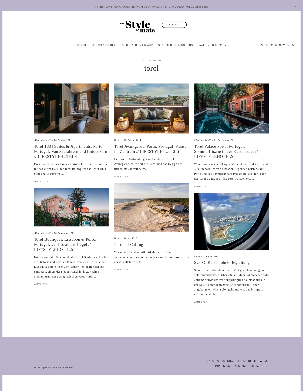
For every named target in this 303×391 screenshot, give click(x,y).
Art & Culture (106, 45)
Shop (191, 45)
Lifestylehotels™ (42, 140)
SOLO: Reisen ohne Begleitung (222, 262)
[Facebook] (238, 361)
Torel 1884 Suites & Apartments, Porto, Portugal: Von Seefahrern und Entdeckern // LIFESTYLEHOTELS (70, 151)
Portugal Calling (128, 244)
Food (159, 45)
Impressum (222, 366)
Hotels (117, 140)
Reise (197, 256)
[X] (244, 361)
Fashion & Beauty (142, 45)
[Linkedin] (261, 361)
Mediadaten (259, 366)
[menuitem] (219, 45)
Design (123, 45)
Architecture (85, 45)
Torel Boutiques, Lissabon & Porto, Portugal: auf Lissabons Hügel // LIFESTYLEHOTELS (65, 244)
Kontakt (241, 366)
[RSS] (288, 45)
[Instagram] (249, 361)
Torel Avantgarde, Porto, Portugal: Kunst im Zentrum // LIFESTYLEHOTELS (150, 149)
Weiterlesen (41, 181)
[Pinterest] (255, 361)
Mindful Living (175, 45)
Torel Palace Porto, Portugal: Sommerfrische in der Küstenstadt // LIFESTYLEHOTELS (226, 151)
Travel (201, 45)
